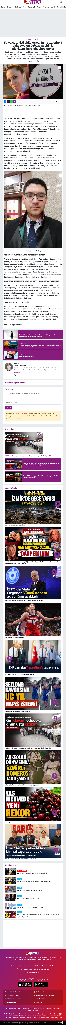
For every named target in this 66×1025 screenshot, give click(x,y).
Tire (52, 1017)
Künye (58, 1008)
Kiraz (59, 1016)
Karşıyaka (45, 1016)
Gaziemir (15, 1016)
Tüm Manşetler (40, 999)
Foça (10, 1016)
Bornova (46, 1014)
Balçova (15, 1014)
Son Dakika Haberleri (12, 1002)
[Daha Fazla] (14, 101)
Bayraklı (28, 1014)
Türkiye (46, 7)
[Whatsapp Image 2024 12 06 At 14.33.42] (33, 209)
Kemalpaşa (53, 1016)
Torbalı (57, 1017)
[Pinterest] (25, 979)
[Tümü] (60, 865)
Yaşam (39, 7)
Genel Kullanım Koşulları (47, 1008)
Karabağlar (30, 1016)
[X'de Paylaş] (8, 101)
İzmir (3, 7)
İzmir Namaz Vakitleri (13, 995)
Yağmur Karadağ (10, 105)
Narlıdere (29, 1017)
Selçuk (48, 1017)
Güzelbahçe (22, 1016)
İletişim (30, 1010)
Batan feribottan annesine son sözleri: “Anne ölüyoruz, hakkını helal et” (38, 916)
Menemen (22, 1017)
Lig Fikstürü (35, 1008)
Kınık (5, 1017)
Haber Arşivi (39, 1002)
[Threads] (40, 979)
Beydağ (40, 1014)
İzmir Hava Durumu (42, 992)
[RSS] (47, 979)
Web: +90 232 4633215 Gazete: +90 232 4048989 (34, 969)
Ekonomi (10, 7)
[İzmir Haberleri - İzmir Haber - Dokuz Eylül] (32, 2)
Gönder (8, 408)
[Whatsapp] (43, 979)
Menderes (15, 1017)
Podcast (35, 1010)
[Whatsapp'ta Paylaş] (11, 101)
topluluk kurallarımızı (22, 413)
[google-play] (41, 984)
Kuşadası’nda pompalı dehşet (29, 890)
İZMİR (6, 1014)
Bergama (34, 1014)
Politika (18, 7)
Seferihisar (42, 1017)
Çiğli (60, 1014)
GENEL (19, 879)
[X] (22, 979)
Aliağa (10, 1014)
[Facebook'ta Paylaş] (5, 101)
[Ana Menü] (4, 2)
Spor (24, 7)
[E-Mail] (15, 375)
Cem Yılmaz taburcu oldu (28, 899)
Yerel (53, 7)
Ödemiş (35, 1017)
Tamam (60, 1022)
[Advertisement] (33, 23)
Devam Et (16, 372)
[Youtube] (34, 979)
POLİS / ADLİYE (22, 870)
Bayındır (21, 1014)
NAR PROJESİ (33, 39)
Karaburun (38, 1016)
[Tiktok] (37, 979)
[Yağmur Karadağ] (9, 367)
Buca (51, 1014)
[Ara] (61, 2)
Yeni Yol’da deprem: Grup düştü (30, 907)
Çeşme (56, 1014)
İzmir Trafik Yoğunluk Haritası (45, 995)
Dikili (6, 1016)
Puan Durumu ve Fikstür (14, 999)
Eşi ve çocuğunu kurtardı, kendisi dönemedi (34, 881)
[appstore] (25, 984)
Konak (9, 1017)
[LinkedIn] (31, 979)
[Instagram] (28, 979)
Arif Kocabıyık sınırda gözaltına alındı (32, 873)
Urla (61, 1017)
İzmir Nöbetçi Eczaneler (14, 992)
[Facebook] (19, 979)
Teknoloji (31, 7)
